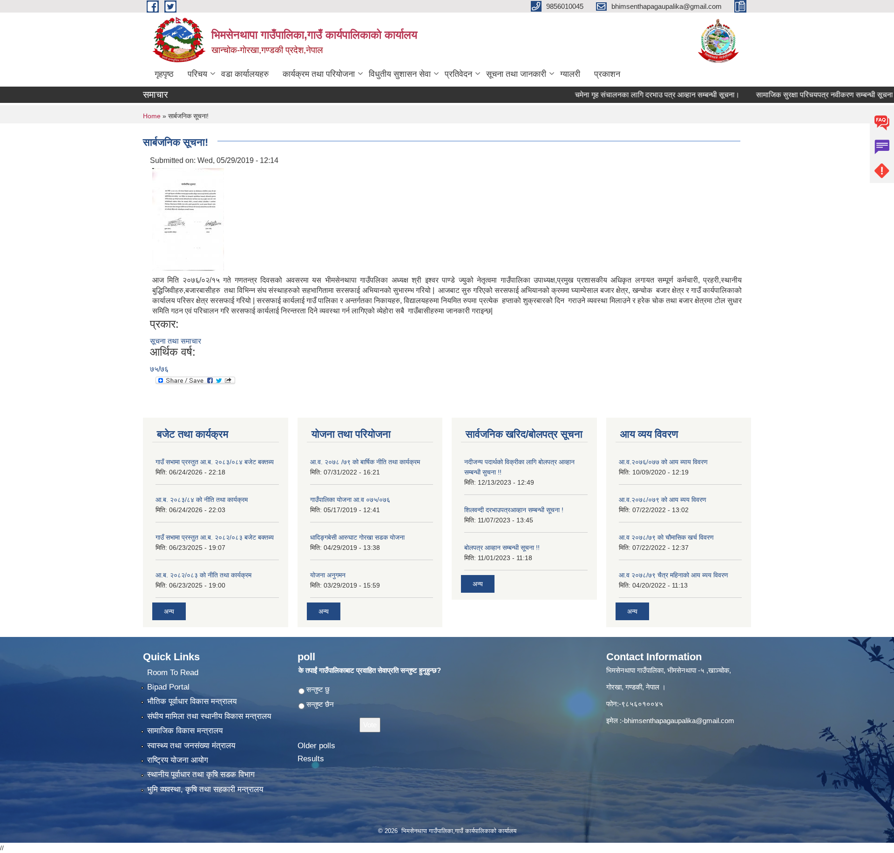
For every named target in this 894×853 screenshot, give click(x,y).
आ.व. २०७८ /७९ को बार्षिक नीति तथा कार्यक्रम (365, 462)
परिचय (197, 74)
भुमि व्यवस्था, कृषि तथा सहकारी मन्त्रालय (205, 789)
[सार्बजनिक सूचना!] (188, 219)
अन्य (169, 611)
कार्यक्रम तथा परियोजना (319, 74)
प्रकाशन (607, 74)
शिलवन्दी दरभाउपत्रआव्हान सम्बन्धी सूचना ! (513, 510)
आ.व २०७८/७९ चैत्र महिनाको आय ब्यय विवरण (673, 575)
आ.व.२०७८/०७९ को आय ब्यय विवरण (662, 499)
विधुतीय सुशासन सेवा (400, 74)
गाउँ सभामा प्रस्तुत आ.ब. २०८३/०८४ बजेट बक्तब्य (215, 462)
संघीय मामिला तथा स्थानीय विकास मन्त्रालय (209, 716)
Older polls (316, 745)
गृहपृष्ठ (164, 74)
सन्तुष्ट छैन (320, 704)
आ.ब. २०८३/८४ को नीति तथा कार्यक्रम (202, 499)
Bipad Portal (168, 687)
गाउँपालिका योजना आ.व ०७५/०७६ (350, 499)
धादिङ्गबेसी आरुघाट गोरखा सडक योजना (357, 537)
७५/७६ (159, 369)
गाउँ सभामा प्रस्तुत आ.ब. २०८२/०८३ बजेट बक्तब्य (215, 537)
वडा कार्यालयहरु (245, 74)
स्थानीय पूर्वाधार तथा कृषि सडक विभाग (201, 774)
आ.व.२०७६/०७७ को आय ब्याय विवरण (663, 462)
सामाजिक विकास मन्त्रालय (185, 730)
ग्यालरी (570, 74)
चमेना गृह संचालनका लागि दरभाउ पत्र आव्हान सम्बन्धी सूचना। (637, 95)
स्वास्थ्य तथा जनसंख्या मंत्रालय (191, 745)
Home (152, 116)
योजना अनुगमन (327, 575)
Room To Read (172, 672)
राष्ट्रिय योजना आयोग (177, 760)
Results (311, 758)
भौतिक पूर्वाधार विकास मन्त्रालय (192, 701)
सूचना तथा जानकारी (516, 74)
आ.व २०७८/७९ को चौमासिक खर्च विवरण (666, 537)
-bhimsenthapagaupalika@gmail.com (678, 720)
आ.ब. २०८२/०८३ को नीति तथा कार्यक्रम (203, 575)
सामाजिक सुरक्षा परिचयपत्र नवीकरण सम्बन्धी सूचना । (808, 95)
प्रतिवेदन (458, 74)
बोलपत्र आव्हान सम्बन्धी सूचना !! (502, 547)
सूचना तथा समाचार (175, 341)
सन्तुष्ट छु (318, 689)
